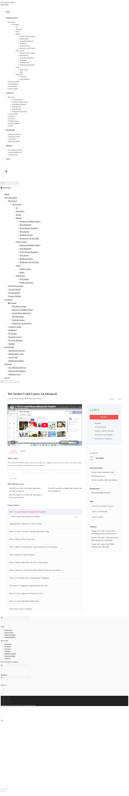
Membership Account (16, 350)
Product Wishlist (14, 296)
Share (119, 399)
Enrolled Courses (15, 337)
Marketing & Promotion (35, 398)
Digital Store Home (15, 286)
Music (22, 272)
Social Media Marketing (29, 228)
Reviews (22, 451)
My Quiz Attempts (15, 340)
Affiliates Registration (17, 371)
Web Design (24, 231)
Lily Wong (99, 458)
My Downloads (14, 293)
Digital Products (11, 197)
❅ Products (12, 201)
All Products (17, 204)
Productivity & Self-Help (29, 238)
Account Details (14, 289)
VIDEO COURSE (97, 517)
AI (17, 208)
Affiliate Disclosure (10, 637)
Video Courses (21, 242)
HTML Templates (26, 282)
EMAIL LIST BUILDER (99, 511)
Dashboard (12, 330)
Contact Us (7, 658)
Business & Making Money (30, 221)
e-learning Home (14, 327)
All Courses (8, 649)
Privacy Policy (8, 630)
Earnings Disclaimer (10, 635)
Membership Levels (16, 354)
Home (7, 194)
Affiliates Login (14, 374)
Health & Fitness (26, 235)
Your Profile (13, 357)
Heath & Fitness (18, 320)
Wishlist (11, 344)
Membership (9, 347)
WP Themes (24, 279)
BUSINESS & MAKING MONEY (102, 506)
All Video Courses (19, 306)
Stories (18, 214)
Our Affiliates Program (17, 367)
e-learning (8, 299)
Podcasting (20, 211)
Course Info (13, 451)
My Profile (12, 333)
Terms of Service (9, 632)
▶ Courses (12, 303)
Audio (18, 265)
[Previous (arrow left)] (1, 791)
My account (8, 646)
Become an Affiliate (10, 656)
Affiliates (8, 364)
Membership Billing (16, 361)
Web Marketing (26, 225)
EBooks (19, 218)
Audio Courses (25, 269)
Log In (7, 378)
